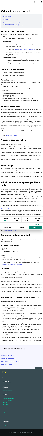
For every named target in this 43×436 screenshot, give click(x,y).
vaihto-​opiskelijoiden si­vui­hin (10, 230)
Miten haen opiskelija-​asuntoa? (8, 398)
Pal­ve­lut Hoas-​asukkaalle (7, 400)
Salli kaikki (35, 227)
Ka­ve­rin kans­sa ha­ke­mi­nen (11, 135)
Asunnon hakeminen (13, 5)
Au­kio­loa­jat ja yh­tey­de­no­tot (7, 390)
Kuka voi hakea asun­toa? (8, 355)
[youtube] (8, 425)
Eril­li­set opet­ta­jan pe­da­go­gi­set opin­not (11, 24)
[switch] (16, 220)
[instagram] (5, 425)
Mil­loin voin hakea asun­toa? (9, 358)
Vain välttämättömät (7, 227)
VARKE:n (36, 239)
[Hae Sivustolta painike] (38, 2)
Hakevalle (6, 5)
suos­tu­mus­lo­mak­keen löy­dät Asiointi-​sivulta (10, 161)
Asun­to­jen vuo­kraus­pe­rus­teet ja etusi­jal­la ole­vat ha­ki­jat (14, 25)
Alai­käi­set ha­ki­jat (6, 19)
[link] (34, 2)
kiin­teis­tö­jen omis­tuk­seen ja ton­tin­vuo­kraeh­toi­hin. (12, 264)
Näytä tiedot (37, 224)
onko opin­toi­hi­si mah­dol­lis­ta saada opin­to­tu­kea (24, 49)
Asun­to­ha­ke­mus (5, 412)
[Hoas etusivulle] (3, 2)
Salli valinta (21, 227)
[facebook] (3, 425)
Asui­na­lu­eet (5, 402)
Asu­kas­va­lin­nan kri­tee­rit (8, 16)
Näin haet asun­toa (6, 352)
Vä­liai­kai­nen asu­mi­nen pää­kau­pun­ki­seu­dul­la (11, 22)
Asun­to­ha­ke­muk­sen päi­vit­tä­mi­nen (10, 361)
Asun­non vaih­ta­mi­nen (7, 364)
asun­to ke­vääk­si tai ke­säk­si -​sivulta (8, 203)
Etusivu (2, 5)
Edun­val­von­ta (5, 21)
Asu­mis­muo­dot (5, 404)
